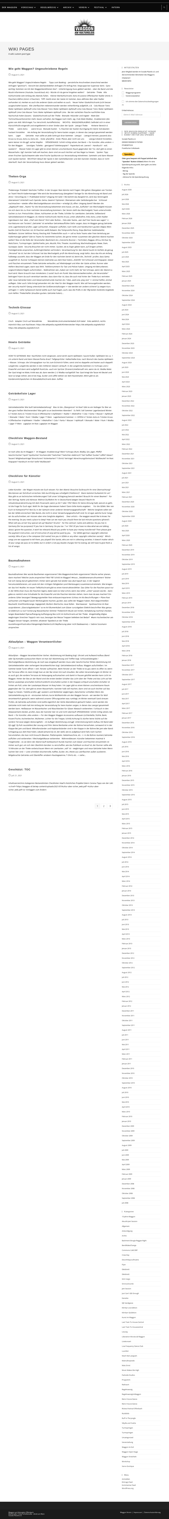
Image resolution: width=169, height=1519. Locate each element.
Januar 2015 (126, 833)
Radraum (125, 1384)
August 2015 (127, 799)
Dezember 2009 (128, 1126)
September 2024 (128, 300)
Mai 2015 (125, 814)
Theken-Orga (17, 176)
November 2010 (128, 1073)
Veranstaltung (127, 1442)
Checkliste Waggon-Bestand (27, 438)
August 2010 (127, 1087)
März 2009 (126, 1169)
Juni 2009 (125, 1155)
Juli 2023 (125, 367)
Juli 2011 (125, 1035)
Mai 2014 (125, 871)
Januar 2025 (126, 281)
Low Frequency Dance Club (132, 1346)
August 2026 (127, 189)
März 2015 (126, 823)
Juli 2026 (125, 194)
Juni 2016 (125, 751)
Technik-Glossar (19, 307)
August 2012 (127, 972)
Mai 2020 (125, 530)
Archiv (124, 1235)
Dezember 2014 (128, 838)
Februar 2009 (127, 1174)
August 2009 (127, 1145)
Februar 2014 (127, 886)
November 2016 (128, 727)
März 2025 (126, 271)
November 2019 (128, 554)
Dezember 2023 (128, 343)
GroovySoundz (128, 1284)
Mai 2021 (125, 487)
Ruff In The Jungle (129, 1418)
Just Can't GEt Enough (130, 1293)
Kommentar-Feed (129, 1485)
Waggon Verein (125, 1512)
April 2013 (126, 934)
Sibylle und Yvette (129, 1423)
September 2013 (128, 910)
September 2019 (128, 564)
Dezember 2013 (128, 895)
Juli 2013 (125, 919)
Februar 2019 (127, 598)
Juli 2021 (125, 478)
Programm (126, 1380)
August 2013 (127, 915)
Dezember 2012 (128, 953)
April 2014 (126, 876)
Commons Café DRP (130, 1250)
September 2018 (128, 622)
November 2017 (128, 670)
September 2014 (128, 852)
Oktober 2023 (127, 353)
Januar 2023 (126, 396)
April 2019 (126, 588)
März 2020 (126, 540)
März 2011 (126, 1054)
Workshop (126, 1461)
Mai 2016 (125, 756)
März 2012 (126, 996)
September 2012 (128, 967)
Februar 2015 (127, 828)
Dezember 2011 (128, 1011)
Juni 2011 (125, 1039)
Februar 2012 (127, 1001)
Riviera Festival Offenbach (132, 1408)
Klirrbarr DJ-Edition (129, 1312)
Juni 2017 (125, 694)
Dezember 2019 (128, 550)
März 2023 (126, 386)
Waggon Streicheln (129, 1456)
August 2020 (127, 521)
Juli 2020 (125, 526)
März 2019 (126, 593)
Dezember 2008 (128, 1184)
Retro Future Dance (129, 1399)
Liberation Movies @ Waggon (133, 1336)
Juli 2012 (125, 977)
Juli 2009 (125, 1150)
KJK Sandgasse (127, 1303)
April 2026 (126, 209)
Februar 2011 (127, 1059)
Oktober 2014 (127, 847)
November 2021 (128, 458)
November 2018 (128, 612)
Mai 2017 (125, 698)
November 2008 (128, 1188)
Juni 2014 (125, 867)
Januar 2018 (126, 660)
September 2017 (128, 679)
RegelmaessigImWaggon (131, 1394)
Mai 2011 (125, 1044)
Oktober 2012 (127, 963)
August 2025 (127, 247)
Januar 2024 (126, 338)
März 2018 (126, 651)
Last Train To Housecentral (132, 1327)
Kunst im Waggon (129, 1317)
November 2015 (128, 785)
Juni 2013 (125, 924)
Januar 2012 (126, 1006)
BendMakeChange (129, 1245)
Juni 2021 (125, 482)
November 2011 (128, 1015)
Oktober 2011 (127, 1020)
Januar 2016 (126, 775)
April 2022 (126, 439)
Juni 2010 (125, 1097)
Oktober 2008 (127, 1193)
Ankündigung (127, 1231)
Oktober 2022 (127, 410)
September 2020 (128, 516)
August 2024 (127, 305)
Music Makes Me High (130, 1370)
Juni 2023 (125, 372)
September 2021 (128, 468)
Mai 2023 (125, 377)
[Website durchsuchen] (164, 7)
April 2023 (126, 382)
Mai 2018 (125, 641)
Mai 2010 (125, 1102)
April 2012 (126, 991)
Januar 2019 (126, 602)
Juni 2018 (125, 636)
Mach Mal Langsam (129, 1356)
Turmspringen (127, 1428)
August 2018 (127, 626)
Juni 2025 (125, 257)
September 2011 (128, 1025)
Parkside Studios (128, 1375)
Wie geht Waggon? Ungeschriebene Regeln (38, 68)
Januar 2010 (126, 1121)
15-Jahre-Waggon (128, 1216)
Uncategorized (127, 1437)
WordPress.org (127, 1488)
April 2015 (126, 818)
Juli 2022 (125, 425)
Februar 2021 (127, 497)
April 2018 (126, 646)
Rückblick (125, 1413)
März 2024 (126, 329)
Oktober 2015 (127, 790)
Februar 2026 (127, 218)
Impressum (138, 1512)
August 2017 (127, 684)
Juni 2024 (125, 314)
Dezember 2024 (128, 286)
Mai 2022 (125, 434)
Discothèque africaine (130, 1260)
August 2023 (127, 362)
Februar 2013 (127, 943)
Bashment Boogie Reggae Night (134, 1240)
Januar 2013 (126, 948)
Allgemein (126, 1226)
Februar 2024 (127, 334)
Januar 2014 (126, 891)
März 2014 (126, 881)
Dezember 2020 (128, 502)
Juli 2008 (125, 1203)
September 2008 (128, 1198)
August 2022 (127, 420)
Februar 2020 (127, 545)
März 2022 (126, 444)
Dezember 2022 (128, 401)
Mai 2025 (125, 261)
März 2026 (126, 213)
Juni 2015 (125, 809)
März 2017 (126, 708)
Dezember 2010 (128, 1068)
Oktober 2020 (127, 511)
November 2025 (128, 233)
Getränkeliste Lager (22, 393)
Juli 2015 (125, 804)
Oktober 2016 (127, 732)
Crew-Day (125, 1255)
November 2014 (128, 843)
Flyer (124, 1264)
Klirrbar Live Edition (129, 1308)
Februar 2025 (127, 276)
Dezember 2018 (128, 607)
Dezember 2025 (128, 228)
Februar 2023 (127, 391)
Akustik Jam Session (129, 1221)
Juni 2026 (125, 199)
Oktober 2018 (127, 617)
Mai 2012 (125, 987)
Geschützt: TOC (19, 769)
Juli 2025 (125, 252)
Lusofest (125, 1351)
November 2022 (128, 406)
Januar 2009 (126, 1179)
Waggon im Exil (128, 1447)
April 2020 (126, 535)
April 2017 (126, 703)
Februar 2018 (127, 655)
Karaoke (125, 1298)
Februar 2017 (127, 713)
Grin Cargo (126, 1279)
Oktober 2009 (127, 1135)
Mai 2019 (125, 583)
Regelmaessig (127, 1389)
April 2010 (126, 1107)
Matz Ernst (126, 1365)
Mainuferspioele (128, 1360)
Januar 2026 (126, 223)
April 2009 (126, 1164)
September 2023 (128, 358)
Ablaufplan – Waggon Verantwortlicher (35, 641)
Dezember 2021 (128, 453)
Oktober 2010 (127, 1078)
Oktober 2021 (127, 463)
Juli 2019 (125, 574)
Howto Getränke (19, 342)
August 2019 (127, 569)
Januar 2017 (126, 718)
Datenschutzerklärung (152, 1512)
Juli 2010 (125, 1092)
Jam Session (126, 1288)
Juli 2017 (125, 689)
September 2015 (128, 794)
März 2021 (126, 492)
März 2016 (126, 766)
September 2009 (128, 1140)
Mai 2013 (125, 929)
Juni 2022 (125, 430)
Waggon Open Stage (130, 1452)
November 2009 (128, 1131)
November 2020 (128, 506)
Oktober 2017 (127, 674)
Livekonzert (126, 1341)
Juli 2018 (125, 631)
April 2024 (126, 324)
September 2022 (128, 415)
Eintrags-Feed (127, 1482)
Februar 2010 (127, 1116)
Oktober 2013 (127, 905)
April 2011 (126, 1049)
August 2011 (127, 1030)
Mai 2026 (125, 204)
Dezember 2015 (128, 780)
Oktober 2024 (127, 295)
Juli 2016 (125, 746)
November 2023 (128, 348)
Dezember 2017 (128, 665)
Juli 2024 (125, 310)
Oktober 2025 (127, 237)
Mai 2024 (125, 319)
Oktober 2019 (127, 559)
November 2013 (128, 900)
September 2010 (128, 1083)
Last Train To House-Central (133, 1322)
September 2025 (128, 242)
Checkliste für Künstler (24, 476)
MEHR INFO (126, 81)
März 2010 (126, 1111)
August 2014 (127, 857)
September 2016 (128, 737)
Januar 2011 (126, 1063)
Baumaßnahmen (19, 560)
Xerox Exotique (128, 1466)
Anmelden (126, 1479)
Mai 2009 (125, 1159)
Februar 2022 (127, 449)
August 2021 (127, 473)
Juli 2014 (125, 862)
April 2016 (126, 761)
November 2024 (128, 290)
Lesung (125, 1332)
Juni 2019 (125, 578)
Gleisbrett (126, 1269)
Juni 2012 (125, 982)
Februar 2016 (127, 770)
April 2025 (126, 266)
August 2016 (127, 742)
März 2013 (126, 939)
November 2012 (128, 958)
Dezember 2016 (128, 722)
